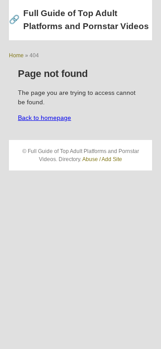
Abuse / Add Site (102, 159)
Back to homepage (44, 117)
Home (16, 55)
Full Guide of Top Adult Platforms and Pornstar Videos (79, 20)
